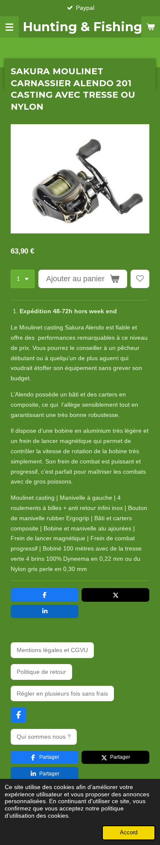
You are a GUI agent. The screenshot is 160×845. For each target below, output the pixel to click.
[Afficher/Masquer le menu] (9, 27)
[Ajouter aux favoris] (140, 279)
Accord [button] (128, 833)
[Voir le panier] (150, 27)
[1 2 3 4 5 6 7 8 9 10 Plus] (23, 279)
